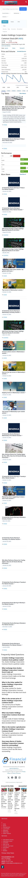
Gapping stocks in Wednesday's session (14, 392)
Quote (6, 48)
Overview (5, 29)
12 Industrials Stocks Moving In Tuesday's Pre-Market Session (14, 582)
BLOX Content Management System (11, 875)
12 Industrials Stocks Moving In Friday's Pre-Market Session (13, 188)
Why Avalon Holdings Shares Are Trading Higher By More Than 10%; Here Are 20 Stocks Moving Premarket (14, 108)
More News (22, 93)
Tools (4, 25)
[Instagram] (19, 778)
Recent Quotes (5, 13)
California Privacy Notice (14, 874)
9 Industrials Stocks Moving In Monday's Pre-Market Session (13, 603)
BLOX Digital (21, 875)
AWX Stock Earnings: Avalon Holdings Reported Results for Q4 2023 (13, 332)
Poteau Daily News (10, 873)
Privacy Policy (6, 874)
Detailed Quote (21, 51)
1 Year (23, 90)
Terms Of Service (16, 773)
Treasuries (5, 31)
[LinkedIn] (15, 778)
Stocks (12, 21)
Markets (5, 21)
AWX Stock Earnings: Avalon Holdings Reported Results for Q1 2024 (13, 249)
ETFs (19, 21)
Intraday (3, 90)
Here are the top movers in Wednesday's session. (13, 373)
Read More (22, 174)
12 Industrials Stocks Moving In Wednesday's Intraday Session (11, 311)
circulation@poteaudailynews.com (13, 863)
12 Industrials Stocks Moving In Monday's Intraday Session (14, 518)
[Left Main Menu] (2, 1)
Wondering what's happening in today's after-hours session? (13, 497)
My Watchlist (16, 13)
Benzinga (5, 124)
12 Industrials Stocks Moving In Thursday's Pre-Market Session (11, 538)
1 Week (8, 90)
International (19, 29)
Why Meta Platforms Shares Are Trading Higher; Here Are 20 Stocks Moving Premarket (13, 561)
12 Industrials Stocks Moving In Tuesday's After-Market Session (14, 477)
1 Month (13, 90)
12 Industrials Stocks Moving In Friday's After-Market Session (13, 139)
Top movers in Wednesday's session (13, 290)
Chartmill (5, 275)
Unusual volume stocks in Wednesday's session (13, 352)
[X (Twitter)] (8, 778)
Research (22, 48)
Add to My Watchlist (5, 45)
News (9, 29)
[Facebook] (12, 778)
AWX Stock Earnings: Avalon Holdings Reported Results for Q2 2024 (13, 229)
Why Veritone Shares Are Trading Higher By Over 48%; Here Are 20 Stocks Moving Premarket (14, 456)
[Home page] (10, 3)
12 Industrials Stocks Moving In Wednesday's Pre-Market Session (12, 434)
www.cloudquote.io (14, 768)
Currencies (13, 29)
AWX (21, 38)
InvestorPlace (6, 255)
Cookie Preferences (22, 874)
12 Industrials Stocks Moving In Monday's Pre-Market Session (14, 623)
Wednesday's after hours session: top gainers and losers (12, 270)
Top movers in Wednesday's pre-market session (13, 412)
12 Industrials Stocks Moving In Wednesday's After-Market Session (13, 208)
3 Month (19, 90)
